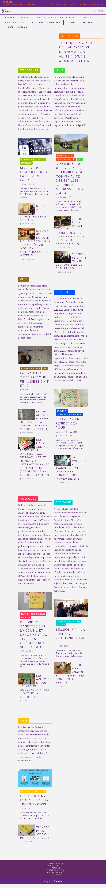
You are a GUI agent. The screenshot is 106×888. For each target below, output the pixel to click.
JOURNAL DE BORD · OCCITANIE (68, 621)
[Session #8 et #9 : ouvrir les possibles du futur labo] (62, 252)
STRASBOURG (25, 17)
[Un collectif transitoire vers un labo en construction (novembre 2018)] (62, 456)
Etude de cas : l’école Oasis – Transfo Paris (34, 800)
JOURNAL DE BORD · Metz (30, 368)
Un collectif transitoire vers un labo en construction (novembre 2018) (71, 468)
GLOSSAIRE (71, 22)
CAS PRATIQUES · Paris (29, 791)
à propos (10, 17)
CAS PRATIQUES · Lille (65, 156)
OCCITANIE (83, 17)
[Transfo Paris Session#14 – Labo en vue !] (26, 826)
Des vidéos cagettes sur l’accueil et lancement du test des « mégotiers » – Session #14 (33, 635)
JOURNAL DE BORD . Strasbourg (32, 159)
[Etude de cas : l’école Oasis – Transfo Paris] (35, 770)
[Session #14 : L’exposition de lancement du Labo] (35, 139)
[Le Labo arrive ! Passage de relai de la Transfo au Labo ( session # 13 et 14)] (26, 410)
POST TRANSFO (88, 22)
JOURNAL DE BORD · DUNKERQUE (69, 414)
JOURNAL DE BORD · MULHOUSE (33, 614)
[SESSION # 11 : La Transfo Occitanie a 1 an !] (71, 601)
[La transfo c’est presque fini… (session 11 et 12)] (35, 348)
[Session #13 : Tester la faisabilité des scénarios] (26, 204)
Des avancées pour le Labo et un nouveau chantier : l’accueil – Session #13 (35, 686)
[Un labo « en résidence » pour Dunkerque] (71, 390)
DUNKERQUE (65, 17)
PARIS (24, 22)
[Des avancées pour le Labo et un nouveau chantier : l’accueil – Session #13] (26, 674)
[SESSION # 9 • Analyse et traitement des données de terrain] (62, 663)
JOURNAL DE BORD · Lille (66, 159)
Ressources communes (46, 22)
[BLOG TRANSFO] (53, 8)
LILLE (40, 17)
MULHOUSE (11, 22)
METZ (51, 17)
